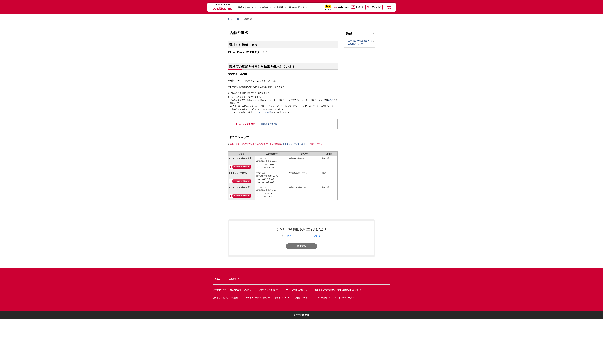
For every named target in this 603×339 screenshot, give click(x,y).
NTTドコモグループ (343, 297)
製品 (238, 19)
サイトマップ (280, 297)
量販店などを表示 (269, 124)
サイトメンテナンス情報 (256, 297)
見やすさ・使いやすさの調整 (225, 297)
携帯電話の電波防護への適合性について (360, 42)
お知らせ (263, 7)
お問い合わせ (321, 297)
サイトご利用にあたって (296, 290)
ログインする (375, 7)
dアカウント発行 (265, 112)
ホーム (230, 19)
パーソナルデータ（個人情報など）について (232, 290)
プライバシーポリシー (268, 290)
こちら (331, 100)
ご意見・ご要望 (300, 297)
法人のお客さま (296, 7)
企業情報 (278, 7)
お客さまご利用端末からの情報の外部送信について (336, 290)
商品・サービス (245, 7)
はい (289, 236)
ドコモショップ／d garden (294, 144)
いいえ (317, 236)
